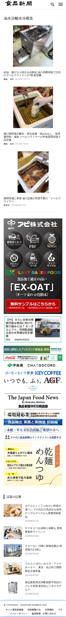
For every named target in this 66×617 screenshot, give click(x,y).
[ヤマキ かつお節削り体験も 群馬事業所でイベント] (13, 532)
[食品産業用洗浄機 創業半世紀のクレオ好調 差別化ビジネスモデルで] (13, 586)
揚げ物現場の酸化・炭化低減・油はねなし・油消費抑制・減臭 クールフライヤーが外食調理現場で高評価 (32, 136)
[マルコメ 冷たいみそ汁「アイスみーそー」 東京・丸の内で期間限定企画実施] (13, 568)
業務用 (7, 205)
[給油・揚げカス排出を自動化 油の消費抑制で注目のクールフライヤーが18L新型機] (33, 46)
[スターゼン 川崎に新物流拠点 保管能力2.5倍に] (13, 550)
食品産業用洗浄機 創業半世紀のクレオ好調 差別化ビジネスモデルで (43, 586)
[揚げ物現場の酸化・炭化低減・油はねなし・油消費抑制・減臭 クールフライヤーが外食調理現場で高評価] (33, 107)
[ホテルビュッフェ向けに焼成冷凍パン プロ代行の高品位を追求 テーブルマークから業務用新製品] (13, 510)
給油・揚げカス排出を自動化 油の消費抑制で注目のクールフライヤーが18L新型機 (32, 74)
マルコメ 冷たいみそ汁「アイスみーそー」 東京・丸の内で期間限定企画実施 (43, 567)
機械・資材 (9, 79)
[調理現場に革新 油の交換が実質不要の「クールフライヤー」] (33, 172)
